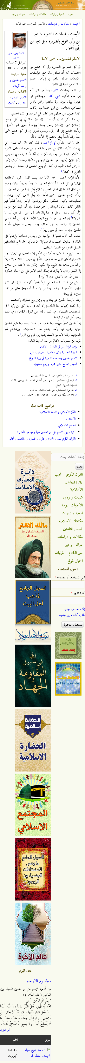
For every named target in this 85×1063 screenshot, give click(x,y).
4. (76, 394)
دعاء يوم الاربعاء (39, 981)
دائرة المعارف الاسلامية (74, 486)
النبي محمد (54, 96)
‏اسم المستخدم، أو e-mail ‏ (70, 577)
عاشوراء (22, 103)
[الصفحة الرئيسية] (42, 9)
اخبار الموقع (75, 560)
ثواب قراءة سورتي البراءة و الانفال (58, 347)
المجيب (70, 14)
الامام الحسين (19, 97)
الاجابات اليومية (72, 505)
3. (76, 390)
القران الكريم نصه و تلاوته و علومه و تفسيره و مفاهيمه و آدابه (42, 439)
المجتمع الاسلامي (67, 425)
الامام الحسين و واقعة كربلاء (18, 83)
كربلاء (11, 103)
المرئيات (59, 552)
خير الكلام (76, 552)
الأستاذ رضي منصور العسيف (16, 55)
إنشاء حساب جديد (74, 609)
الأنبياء (54, 90)
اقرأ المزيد (5, 1030)
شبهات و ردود (18, 14)
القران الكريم (74, 474)
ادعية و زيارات (57, 14)
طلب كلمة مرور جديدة (72, 615)
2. (76, 380)
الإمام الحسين (49, 143)
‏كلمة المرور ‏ (78, 593)
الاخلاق (71, 419)
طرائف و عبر (74, 544)
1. (76, 375)
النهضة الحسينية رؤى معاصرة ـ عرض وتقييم (53, 352)
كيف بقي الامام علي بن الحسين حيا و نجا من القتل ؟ (46, 432)
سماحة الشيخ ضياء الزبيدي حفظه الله (37, 1053)
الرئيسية (76, 24)
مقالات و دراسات (37, 14)
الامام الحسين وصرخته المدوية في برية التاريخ (53, 358)
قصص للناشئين (73, 529)
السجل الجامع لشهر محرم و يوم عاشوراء (55, 364)
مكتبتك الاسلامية (71, 521)
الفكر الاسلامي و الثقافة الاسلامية (57, 412)
